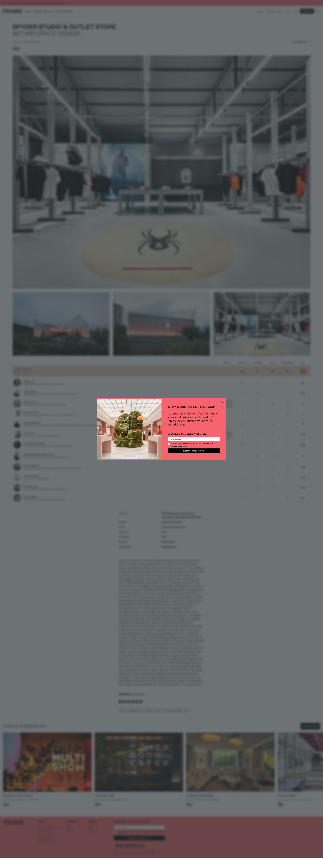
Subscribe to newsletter (194, 451)
